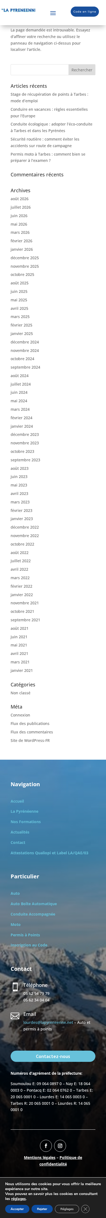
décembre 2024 (25, 342)
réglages (18, 1198)
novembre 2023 (25, 442)
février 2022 (21, 586)
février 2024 (21, 417)
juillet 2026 (21, 207)
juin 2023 (19, 476)
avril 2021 (19, 653)
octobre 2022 (22, 544)
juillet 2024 (21, 384)
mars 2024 (20, 409)
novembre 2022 (25, 535)
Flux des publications (30, 723)
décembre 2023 (25, 434)
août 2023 (20, 468)
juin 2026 (19, 215)
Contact (18, 842)
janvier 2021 (22, 670)
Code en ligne (84, 11)
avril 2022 (19, 569)
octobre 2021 (22, 611)
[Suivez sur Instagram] (60, 1146)
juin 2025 (19, 291)
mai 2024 (19, 400)
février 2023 (21, 510)
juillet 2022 (21, 560)
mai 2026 (19, 224)
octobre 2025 (22, 274)
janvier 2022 (22, 594)
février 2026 (21, 240)
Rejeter (42, 1209)
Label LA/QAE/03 (72, 852)
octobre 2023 (22, 451)
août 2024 (20, 375)
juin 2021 (19, 636)
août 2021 (20, 628)
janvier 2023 (22, 518)
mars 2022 (20, 577)
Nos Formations (26, 821)
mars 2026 (20, 232)
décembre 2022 (25, 527)
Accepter (17, 1209)
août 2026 (20, 198)
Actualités (20, 832)
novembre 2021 (25, 602)
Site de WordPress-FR (30, 740)
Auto (15, 893)
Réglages (67, 1209)
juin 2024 (19, 392)
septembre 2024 (25, 367)
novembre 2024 (25, 350)
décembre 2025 (25, 257)
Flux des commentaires (32, 732)
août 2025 (20, 282)
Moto (16, 924)
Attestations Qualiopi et (34, 852)
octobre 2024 (22, 358)
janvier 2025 (22, 333)
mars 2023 (20, 502)
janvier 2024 (22, 426)
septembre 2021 (25, 619)
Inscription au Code (29, 945)
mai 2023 (19, 485)
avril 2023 (19, 493)
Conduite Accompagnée (33, 914)
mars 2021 (20, 662)
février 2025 (21, 325)
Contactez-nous (53, 1056)
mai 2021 (19, 645)
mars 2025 (20, 316)
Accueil (17, 801)
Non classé (20, 692)
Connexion (20, 715)
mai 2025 (19, 299)
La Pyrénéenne (24, 811)
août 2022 (20, 552)
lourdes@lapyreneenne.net (48, 1022)
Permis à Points (25, 934)
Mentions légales (39, 1157)
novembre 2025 (25, 266)
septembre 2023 (25, 459)
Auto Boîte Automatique (34, 903)
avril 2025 (19, 308)
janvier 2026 (22, 249)
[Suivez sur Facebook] (46, 1146)
